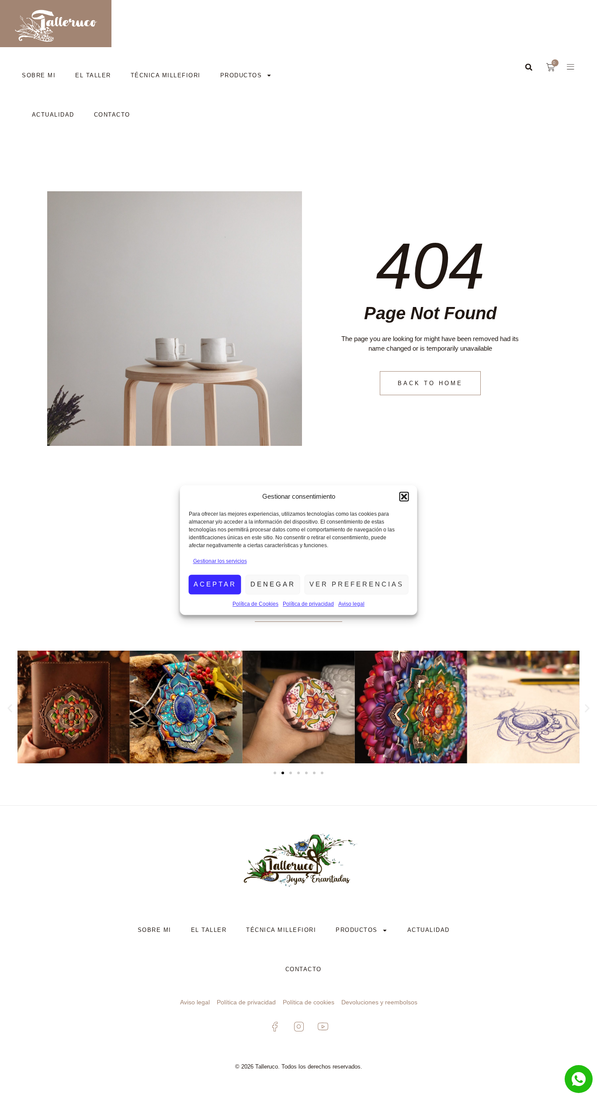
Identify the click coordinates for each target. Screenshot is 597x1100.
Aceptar (215, 584)
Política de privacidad (308, 604)
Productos (241, 75)
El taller (93, 75)
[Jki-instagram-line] (298, 1027)
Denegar (272, 584)
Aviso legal (351, 604)
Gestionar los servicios (220, 561)
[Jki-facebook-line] (274, 1027)
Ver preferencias (356, 584)
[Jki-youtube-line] (322, 1027)
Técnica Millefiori (166, 75)
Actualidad (53, 114)
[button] (404, 496)
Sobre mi (39, 75)
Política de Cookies (255, 604)
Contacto (112, 114)
